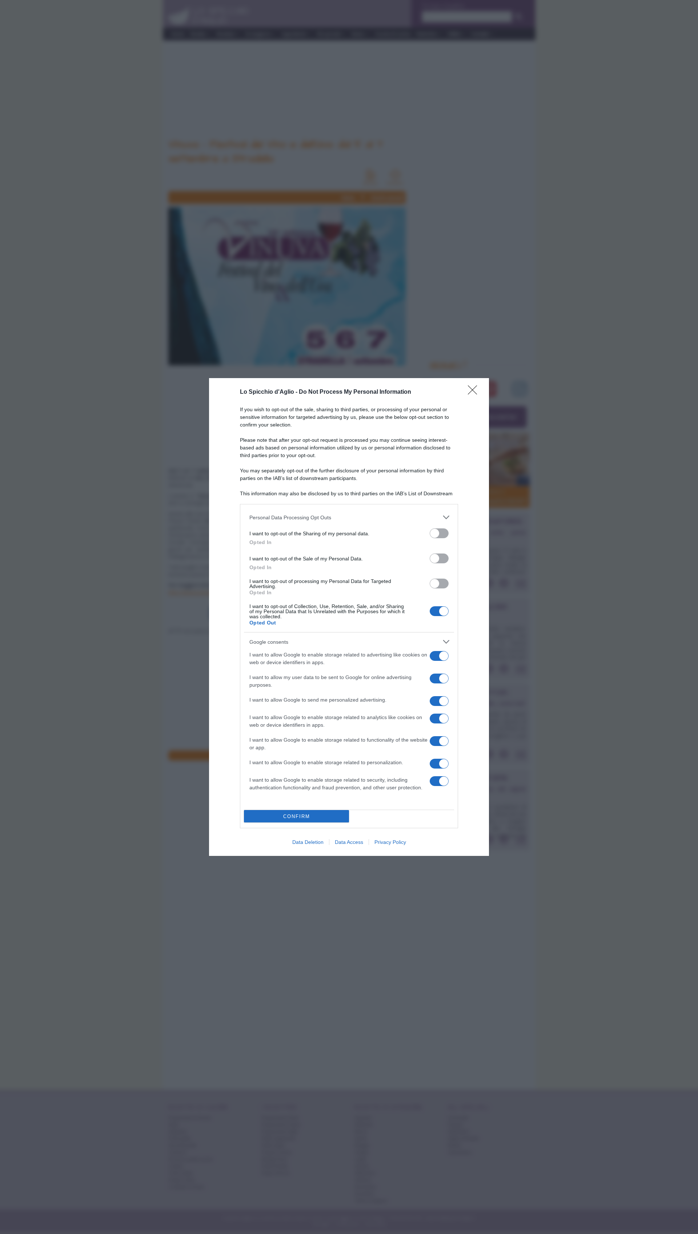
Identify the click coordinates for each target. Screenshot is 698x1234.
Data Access (349, 842)
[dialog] (349, 617)
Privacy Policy (390, 842)
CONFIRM (296, 816)
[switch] (439, 533)
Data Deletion (308, 842)
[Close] (475, 392)
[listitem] (349, 517)
